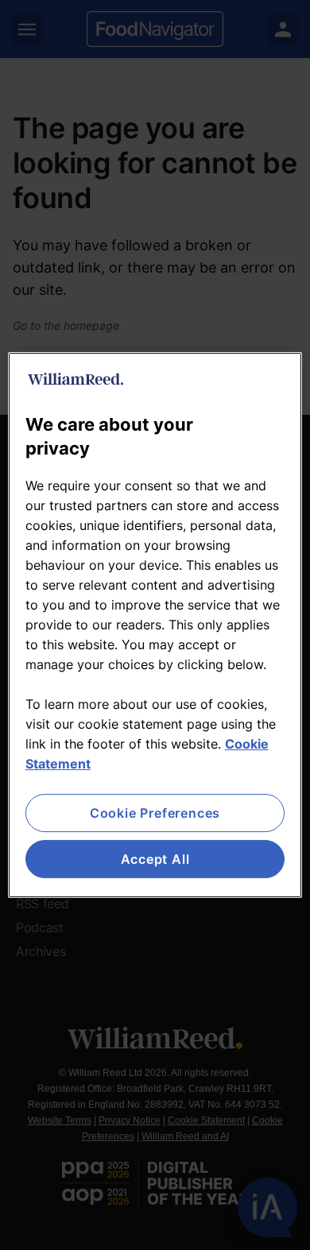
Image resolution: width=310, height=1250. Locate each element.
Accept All (155, 859)
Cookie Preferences (155, 813)
